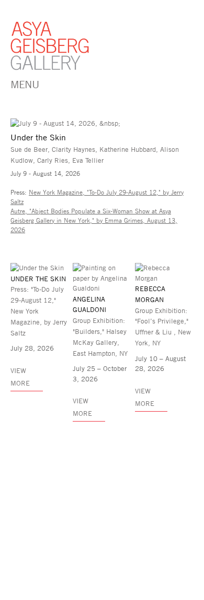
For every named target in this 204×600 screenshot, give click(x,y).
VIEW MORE (144, 397)
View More (20, 376)
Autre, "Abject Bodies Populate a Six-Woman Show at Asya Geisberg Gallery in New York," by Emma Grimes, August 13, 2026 (93, 220)
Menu (24, 84)
